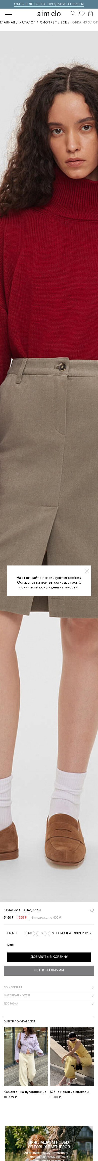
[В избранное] (92, 911)
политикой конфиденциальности (48, 587)
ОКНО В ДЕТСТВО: (30, 4)
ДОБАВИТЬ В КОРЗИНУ (49, 957)
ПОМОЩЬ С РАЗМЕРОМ (72, 933)
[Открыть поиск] (73, 13)
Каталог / (30, 22)
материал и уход (17, 995)
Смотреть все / (55, 22)
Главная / (10, 22)
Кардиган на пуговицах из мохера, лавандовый (25, 1094)
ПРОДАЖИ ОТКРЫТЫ (65, 4)
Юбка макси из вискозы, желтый (69, 1094)
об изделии (13, 987)
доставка (11, 1003)
